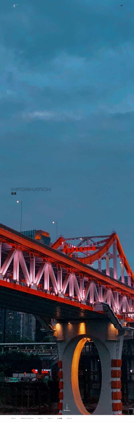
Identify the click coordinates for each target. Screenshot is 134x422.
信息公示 (40, 418)
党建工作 (50, 418)
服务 (96, 5)
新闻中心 (13, 418)
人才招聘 (59, 418)
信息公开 (69, 418)
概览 (91, 5)
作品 (102, 5)
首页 (85, 5)
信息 (108, 5)
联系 (113, 5)
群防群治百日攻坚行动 (27, 418)
